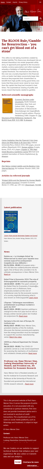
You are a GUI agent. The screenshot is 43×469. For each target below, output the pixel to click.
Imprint (15, 2)
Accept (18, 462)
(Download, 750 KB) (33, 185)
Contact (8, 2)
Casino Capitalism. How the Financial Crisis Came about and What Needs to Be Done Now (19, 141)
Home (3, 2)
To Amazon (28, 120)
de (40, 2)
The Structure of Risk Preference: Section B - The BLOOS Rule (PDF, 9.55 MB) (21, 117)
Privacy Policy (23, 2)
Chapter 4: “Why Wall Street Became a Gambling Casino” (19, 150)
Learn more (33, 297)
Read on (7, 274)
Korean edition (27, 147)
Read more (23, 316)
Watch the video (15, 337)
